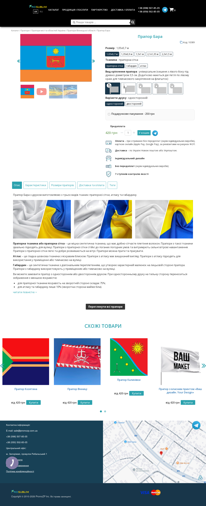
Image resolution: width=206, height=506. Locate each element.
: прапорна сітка (127, 60)
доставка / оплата (123, 9)
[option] (112, 54)
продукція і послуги (75, 9)
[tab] (17, 185)
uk (35, 11)
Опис (17, 185)
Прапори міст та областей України (48, 30)
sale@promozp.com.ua (25, 430)
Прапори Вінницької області (81, 30)
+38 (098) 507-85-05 (149, 8)
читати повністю (24, 292)
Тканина (121, 60)
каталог (53, 9)
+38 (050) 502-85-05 (149, 11)
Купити (33, 402)
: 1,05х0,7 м (122, 48)
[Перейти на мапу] (154, 452)
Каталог (15, 30)
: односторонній (136, 98)
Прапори (25, 30)
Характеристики (35, 185)
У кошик (144, 133)
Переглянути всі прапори (105, 306)
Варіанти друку (126, 98)
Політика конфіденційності (20, 471)
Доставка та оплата (91, 185)
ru (41, 11)
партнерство (99, 9)
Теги (112, 185)
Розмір (117, 48)
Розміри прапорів (62, 185)
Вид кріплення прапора (147, 75)
